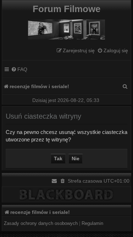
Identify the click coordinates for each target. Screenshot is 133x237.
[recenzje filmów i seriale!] (66, 27)
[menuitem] (112, 50)
